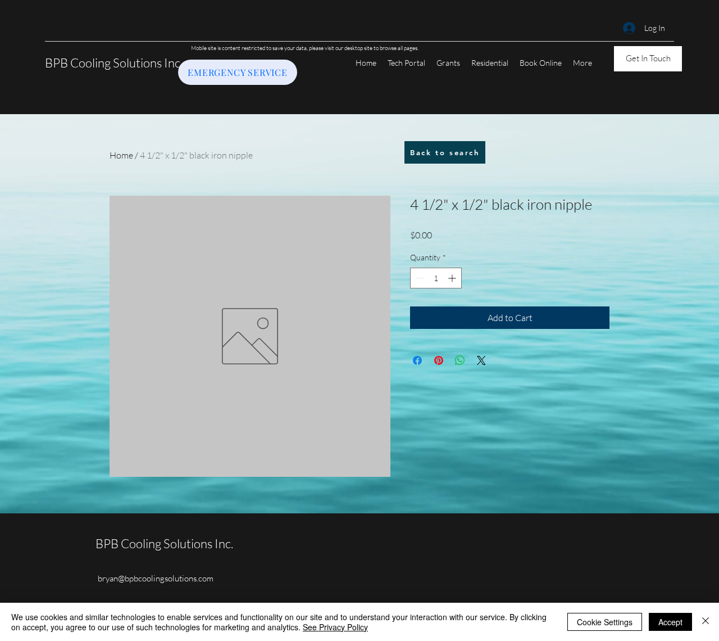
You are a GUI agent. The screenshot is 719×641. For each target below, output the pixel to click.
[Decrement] (419, 278)
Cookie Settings (604, 622)
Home (121, 155)
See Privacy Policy (335, 627)
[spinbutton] (436, 278)
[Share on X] (481, 360)
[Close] (705, 622)
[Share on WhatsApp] (460, 360)
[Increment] (453, 278)
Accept (670, 622)
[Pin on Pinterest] (438, 360)
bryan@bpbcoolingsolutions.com (155, 578)
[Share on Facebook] (417, 360)
